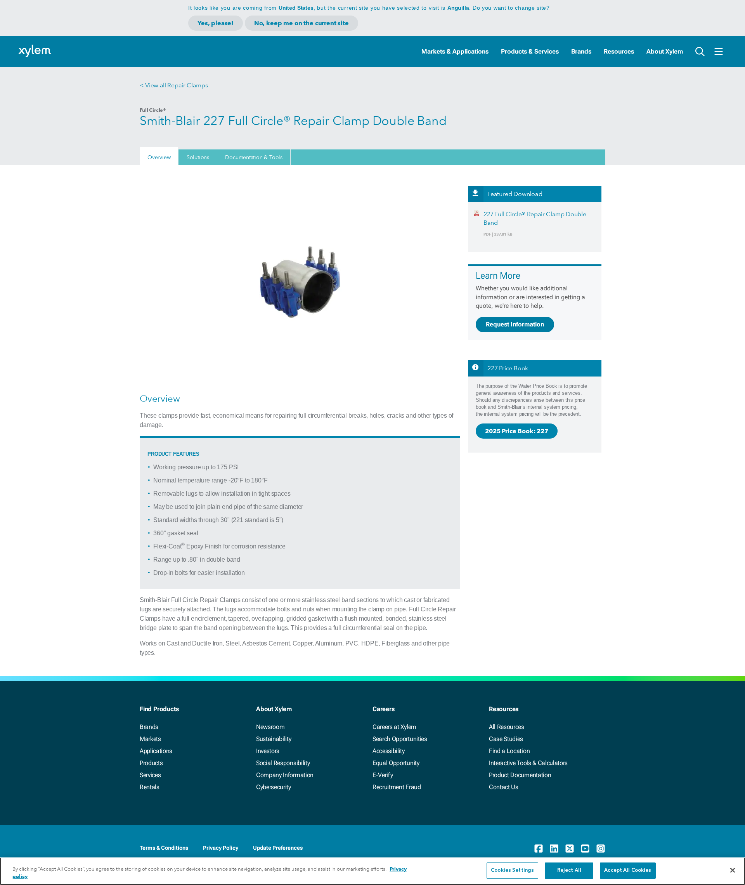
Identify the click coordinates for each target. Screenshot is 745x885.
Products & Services (530, 51)
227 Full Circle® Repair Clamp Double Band (534, 218)
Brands (581, 51)
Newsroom (270, 727)
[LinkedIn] (554, 848)
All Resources (506, 727)
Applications (156, 751)
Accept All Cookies (627, 870)
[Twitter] (569, 848)
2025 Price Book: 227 (516, 431)
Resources (619, 51)
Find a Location (509, 751)
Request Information (515, 324)
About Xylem (664, 51)
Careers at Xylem (394, 727)
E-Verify (382, 775)
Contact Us (503, 787)
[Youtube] (585, 848)
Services (150, 775)
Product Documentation (520, 775)
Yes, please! (216, 23)
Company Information (285, 775)
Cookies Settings (512, 870)
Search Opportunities (399, 739)
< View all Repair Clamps (174, 85)
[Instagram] (600, 848)
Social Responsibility (283, 763)
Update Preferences (278, 848)
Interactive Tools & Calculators (528, 763)
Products (151, 763)
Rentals (149, 787)
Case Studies (506, 739)
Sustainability (273, 739)
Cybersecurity (273, 787)
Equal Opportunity (395, 763)
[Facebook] (538, 848)
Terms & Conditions (164, 848)
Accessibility (388, 751)
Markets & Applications (455, 51)
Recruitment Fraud (396, 787)
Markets (150, 739)
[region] (372, 871)
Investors (267, 751)
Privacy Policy (220, 848)
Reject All (569, 870)
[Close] (732, 870)
